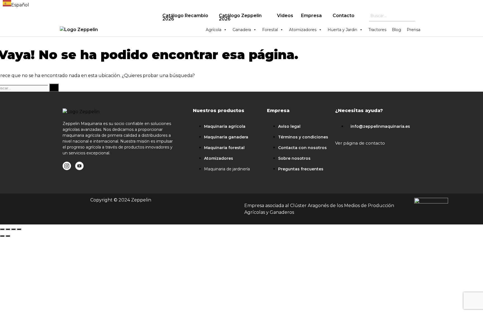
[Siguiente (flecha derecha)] (8, 236)
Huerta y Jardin (342, 29)
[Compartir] (8, 229)
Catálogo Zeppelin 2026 (240, 17)
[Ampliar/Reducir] (19, 229)
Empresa (311, 15)
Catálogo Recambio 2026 (185, 17)
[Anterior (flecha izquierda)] (2, 236)
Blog (396, 29)
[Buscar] (54, 88)
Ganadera (242, 29)
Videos (285, 15)
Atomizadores (302, 29)
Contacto (343, 15)
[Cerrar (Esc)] (2, 229)
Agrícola (213, 29)
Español (20, 5)
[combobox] (16, 4)
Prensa (413, 29)
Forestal (270, 29)
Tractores (377, 29)
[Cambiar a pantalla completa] (13, 229)
